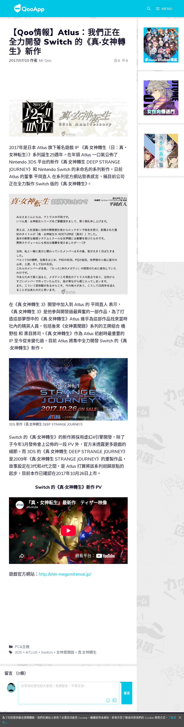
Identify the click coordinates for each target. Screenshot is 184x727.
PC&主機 (22, 646)
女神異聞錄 (65, 652)
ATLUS (31, 652)
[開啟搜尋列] (148, 8)
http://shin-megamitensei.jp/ (65, 574)
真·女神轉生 (87, 652)
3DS (18, 652)
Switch (47, 652)
